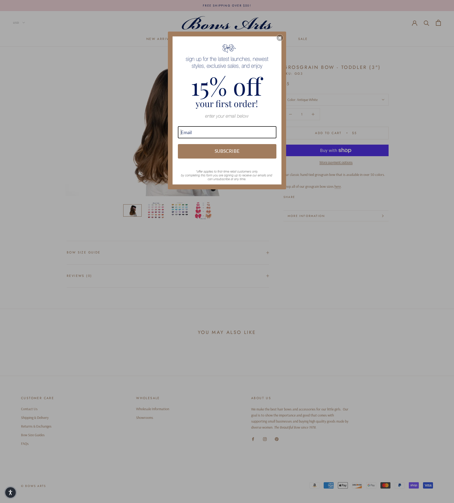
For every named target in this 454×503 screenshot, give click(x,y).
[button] (280, 38)
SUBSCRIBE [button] (227, 151)
